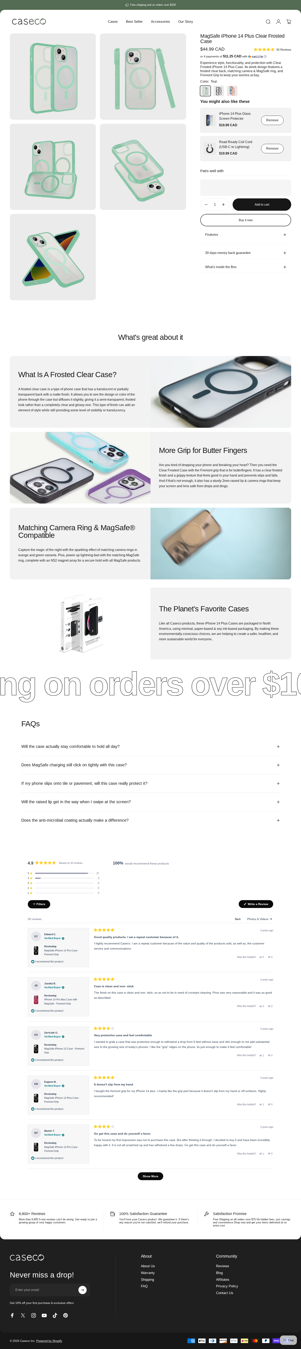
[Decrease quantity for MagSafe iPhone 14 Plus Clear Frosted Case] (205, 204)
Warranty (148, 1273)
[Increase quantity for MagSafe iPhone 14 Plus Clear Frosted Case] (224, 204)
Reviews (222, 1266)
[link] (210, 120)
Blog (219, 1273)
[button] (272, 49)
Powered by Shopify (49, 1340)
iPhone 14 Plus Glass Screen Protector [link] (235, 116)
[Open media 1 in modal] (53, 76)
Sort (238, 919)
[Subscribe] (82, 1290)
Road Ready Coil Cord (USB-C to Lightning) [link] (235, 144)
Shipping (147, 1280)
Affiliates (222, 1280)
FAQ (144, 1286)
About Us (148, 1266)
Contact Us (224, 1293)
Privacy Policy (227, 1286)
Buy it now (246, 220)
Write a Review (260, 905)
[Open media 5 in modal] (143, 167)
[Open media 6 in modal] (53, 257)
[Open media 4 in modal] (53, 167)
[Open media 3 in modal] (143, 76)
